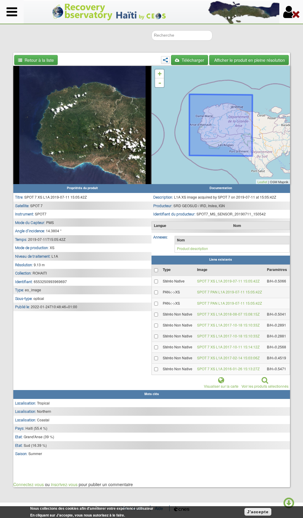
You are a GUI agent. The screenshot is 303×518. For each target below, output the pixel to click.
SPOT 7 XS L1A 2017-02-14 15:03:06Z (228, 357)
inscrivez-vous (64, 484)
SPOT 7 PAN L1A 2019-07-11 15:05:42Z (229, 291)
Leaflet (262, 181)
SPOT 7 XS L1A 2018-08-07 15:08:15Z (228, 313)
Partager (165, 60)
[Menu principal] (12, 12)
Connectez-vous (28, 484)
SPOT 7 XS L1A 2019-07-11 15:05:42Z (228, 280)
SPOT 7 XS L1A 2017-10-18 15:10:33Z (228, 324)
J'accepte (258, 511)
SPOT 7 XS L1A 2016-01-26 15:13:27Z (228, 368)
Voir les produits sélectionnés (265, 386)
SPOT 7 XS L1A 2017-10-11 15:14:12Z (228, 346)
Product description (192, 248)
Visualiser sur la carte (221, 386)
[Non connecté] (291, 12)
